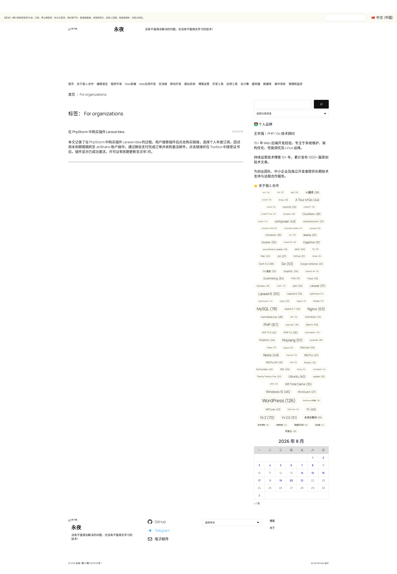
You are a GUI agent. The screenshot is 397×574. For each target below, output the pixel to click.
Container (273, 235)
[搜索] (321, 104)
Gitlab (316, 256)
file (315, 249)
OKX (294, 317)
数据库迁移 (301, 425)
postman (316, 340)
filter (265, 256)
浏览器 (319, 425)
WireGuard (307, 392)
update (319, 376)
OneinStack (313, 316)
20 (291, 480)
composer (285, 221)
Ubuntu (297, 376)
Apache (266, 200)
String (301, 369)
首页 (71, 94)
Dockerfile (290, 242)
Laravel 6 (269, 293)
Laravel (317, 286)
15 (312, 473)
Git (281, 256)
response (291, 355)
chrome (289, 213)
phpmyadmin (312, 332)
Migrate (301, 301)
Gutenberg (273, 278)
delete (310, 235)
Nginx (316, 308)
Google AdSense (312, 263)
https (312, 278)
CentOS (289, 207)
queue (288, 347)
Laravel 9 (295, 293)
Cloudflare (311, 214)
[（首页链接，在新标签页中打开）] (73, 29)
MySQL (267, 308)
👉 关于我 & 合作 (266, 185)
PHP (271, 324)
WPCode (273, 409)
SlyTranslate (264, 369)
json (298, 285)
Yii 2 (267, 417)
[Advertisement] (198, 57)
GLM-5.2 (266, 263)
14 (302, 473)
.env (266, 192)
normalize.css (272, 317)
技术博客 (263, 425)
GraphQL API (312, 271)
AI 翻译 (312, 192)
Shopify (310, 362)
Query (271, 347)
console (315, 228)
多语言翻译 (313, 417)
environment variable (275, 249)
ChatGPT (309, 207)
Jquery (281, 286)
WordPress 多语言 (311, 400)
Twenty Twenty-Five (269, 376)
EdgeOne (311, 242)
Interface (263, 285)
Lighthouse (316, 293)
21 (302, 480)
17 (259, 480)
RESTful (311, 355)
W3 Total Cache (298, 384)
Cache (271, 207)
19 (280, 480)
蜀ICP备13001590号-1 (92, 563)
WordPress (279, 400)
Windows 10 (278, 391)
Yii (311, 409)
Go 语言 (269, 271)
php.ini (312, 324)
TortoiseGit (319, 369)
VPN (274, 384)
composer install (269, 228)
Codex (262, 221)
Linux (285, 301)
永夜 (119, 29)
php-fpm (292, 324)
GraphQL (290, 271)
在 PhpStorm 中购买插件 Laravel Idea (96, 132)
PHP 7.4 (291, 332)
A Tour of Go (307, 200)
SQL (285, 369)
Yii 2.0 (289, 417)
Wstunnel (293, 409)
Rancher (307, 347)
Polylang (292, 340)
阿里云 (290, 431)
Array (283, 199)
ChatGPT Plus (268, 214)
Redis (271, 355)
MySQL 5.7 (292, 308)
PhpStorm (267, 340)
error (300, 249)
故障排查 (281, 425)
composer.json (313, 221)
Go (287, 263)
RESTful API (274, 362)
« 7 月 (257, 503)
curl (292, 235)
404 (280, 192)
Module (318, 301)
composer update (293, 228)
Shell (293, 362)
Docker (269, 242)
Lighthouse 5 (265, 301)
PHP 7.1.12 (269, 332)
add (294, 192)
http (295, 278)
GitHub (299, 256)
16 (323, 473)
